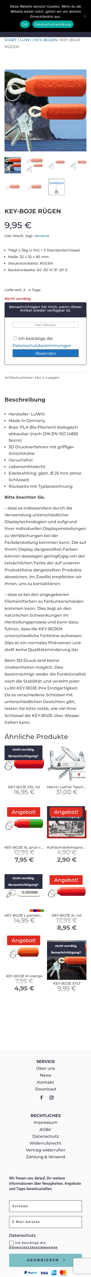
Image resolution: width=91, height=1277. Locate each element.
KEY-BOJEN (45, 40)
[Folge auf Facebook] (41, 1098)
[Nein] (84, 15)
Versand (41, 236)
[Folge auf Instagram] (52, 1098)
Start (11, 40)
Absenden (45, 353)
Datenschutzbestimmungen (41, 345)
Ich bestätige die (33, 1245)
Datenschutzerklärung (53, 24)
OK (24, 24)
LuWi (25, 40)
